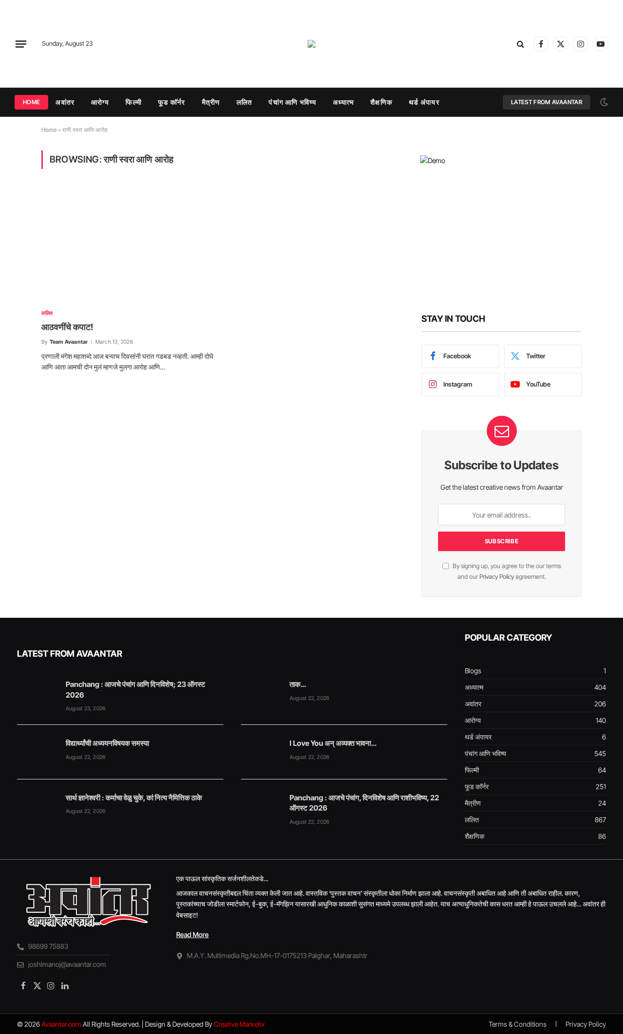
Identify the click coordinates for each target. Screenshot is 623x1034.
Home (31, 102)
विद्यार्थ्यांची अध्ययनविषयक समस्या (107, 743)
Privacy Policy (496, 576)
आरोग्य (100, 102)
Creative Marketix (239, 1024)
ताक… (298, 684)
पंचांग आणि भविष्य (292, 102)
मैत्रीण (211, 102)
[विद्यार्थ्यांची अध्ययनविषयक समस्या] (37, 752)
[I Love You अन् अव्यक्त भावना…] (261, 752)
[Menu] (21, 44)
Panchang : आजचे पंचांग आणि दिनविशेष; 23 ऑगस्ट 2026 (135, 689)
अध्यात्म (343, 102)
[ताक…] (261, 693)
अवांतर (64, 102)
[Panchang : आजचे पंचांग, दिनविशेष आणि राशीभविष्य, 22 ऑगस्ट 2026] (261, 807)
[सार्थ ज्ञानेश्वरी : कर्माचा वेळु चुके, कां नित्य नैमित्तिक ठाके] (37, 807)
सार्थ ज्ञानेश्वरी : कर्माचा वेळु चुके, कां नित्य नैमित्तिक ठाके (134, 797)
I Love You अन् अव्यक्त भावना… (333, 743)
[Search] (520, 44)
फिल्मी (133, 102)
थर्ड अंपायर (424, 102)
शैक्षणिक (381, 102)
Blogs (473, 670)
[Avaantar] (311, 44)
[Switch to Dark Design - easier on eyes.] (603, 102)
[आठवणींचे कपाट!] (128, 244)
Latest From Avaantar (546, 102)
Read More (192, 934)
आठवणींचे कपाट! (67, 327)
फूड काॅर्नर (171, 102)
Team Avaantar (69, 341)
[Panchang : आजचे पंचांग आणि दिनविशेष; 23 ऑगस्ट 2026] (37, 693)
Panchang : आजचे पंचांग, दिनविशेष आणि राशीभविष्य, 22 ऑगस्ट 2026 (364, 802)
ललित (244, 102)
